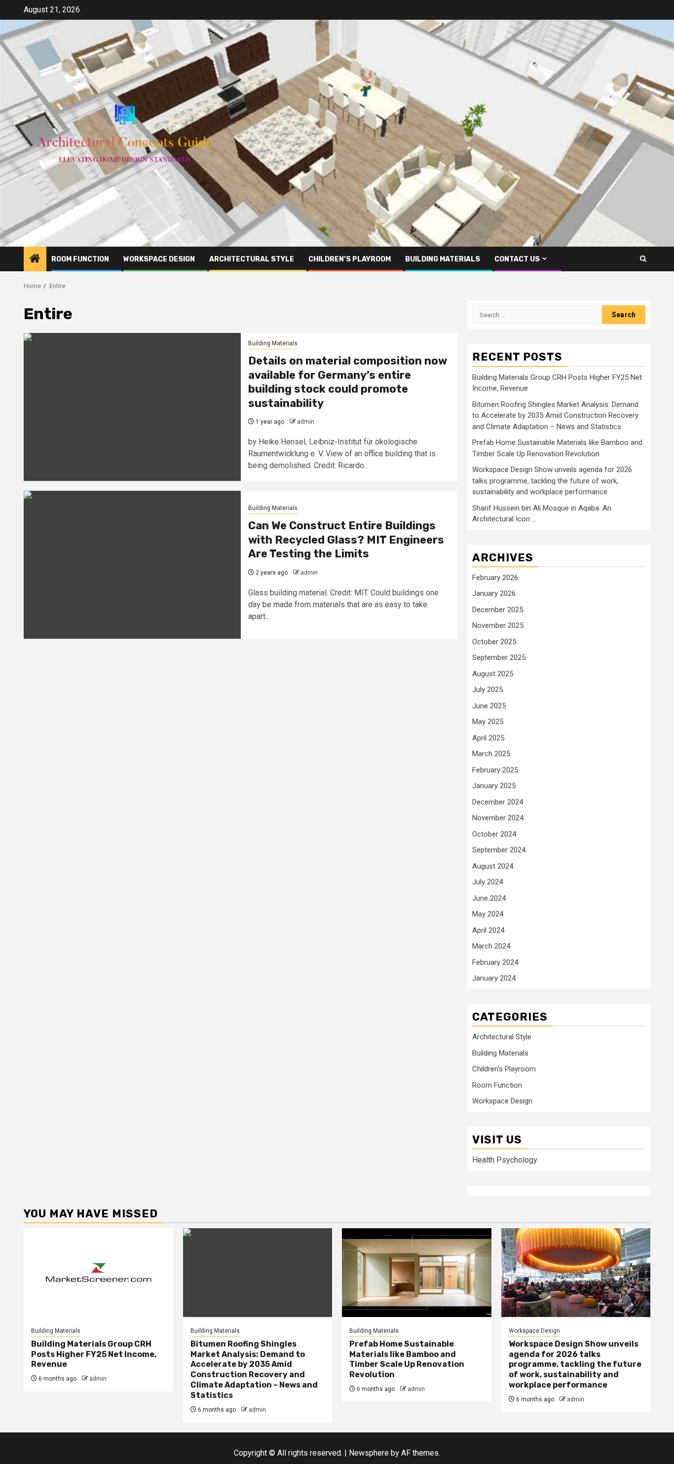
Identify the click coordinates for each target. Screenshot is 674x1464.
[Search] (643, 258)
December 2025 (497, 609)
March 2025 (491, 753)
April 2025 (488, 737)
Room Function (80, 259)
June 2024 (489, 898)
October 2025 (494, 641)
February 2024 (495, 962)
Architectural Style (251, 259)
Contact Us (517, 259)
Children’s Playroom (349, 259)
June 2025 (489, 705)
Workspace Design (159, 259)
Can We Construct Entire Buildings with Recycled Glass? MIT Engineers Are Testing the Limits (346, 539)
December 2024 (497, 802)
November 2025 (498, 625)
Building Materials (442, 259)
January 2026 (494, 593)
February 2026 (495, 577)
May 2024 (487, 914)
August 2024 (492, 866)
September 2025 (498, 657)
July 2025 (487, 689)
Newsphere (369, 1453)
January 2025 (494, 785)
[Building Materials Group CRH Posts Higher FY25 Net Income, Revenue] (98, 1272)
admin (305, 421)
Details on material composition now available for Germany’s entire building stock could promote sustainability (347, 382)
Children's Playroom (504, 1068)
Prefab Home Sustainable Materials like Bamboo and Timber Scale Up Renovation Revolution (406, 1359)
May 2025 (487, 721)
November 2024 (498, 817)
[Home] (35, 259)
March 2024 (491, 946)
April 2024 (488, 930)
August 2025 (492, 673)
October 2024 (494, 834)
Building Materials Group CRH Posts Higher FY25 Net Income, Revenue (93, 1354)
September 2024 (498, 849)
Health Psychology (504, 1160)
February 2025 (495, 770)
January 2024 (494, 978)
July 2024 (487, 882)
